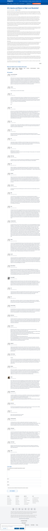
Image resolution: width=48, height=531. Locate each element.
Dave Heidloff (12, 277)
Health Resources (22, 3)
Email (8, 481)
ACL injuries (28, 68)
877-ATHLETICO (37, 1)
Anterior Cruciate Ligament (33, 68)
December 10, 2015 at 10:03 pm (14, 412)
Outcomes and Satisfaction (27, 500)
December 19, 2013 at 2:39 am (14, 267)
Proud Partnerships (26, 504)
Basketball (13, 68)
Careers (20, 1)
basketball (38, 68)
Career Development (9, 500)
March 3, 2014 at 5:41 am (13, 298)
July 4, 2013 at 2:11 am (13, 95)
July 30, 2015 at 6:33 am (13, 404)
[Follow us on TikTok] (29, 509)
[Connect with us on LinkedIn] (22, 509)
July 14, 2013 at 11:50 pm (13, 122)
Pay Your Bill (33, 1)
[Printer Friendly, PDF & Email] (40, 63)
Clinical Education (9, 501)
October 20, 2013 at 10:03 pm (14, 186)
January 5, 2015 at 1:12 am (13, 355)
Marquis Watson (13, 265)
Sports (24, 68)
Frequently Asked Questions (35, 500)
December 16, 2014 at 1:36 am (14, 327)
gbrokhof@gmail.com (19, 262)
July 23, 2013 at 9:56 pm (13, 131)
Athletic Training (9, 68)
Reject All (17, 528)
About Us (18, 3)
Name (8, 478)
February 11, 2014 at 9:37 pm (14, 289)
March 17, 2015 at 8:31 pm (13, 378)
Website (8, 484)
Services (11, 3)
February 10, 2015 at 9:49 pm (14, 367)
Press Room (25, 501)
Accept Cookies (21, 528)
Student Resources (9, 504)
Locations (14, 3)
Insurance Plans (17, 500)
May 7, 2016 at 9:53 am (13, 429)
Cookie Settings (4, 528)
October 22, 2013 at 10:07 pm (14, 194)
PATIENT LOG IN (29, 3)
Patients (8, 3)
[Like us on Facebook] (13, 509)
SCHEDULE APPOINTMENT (37, 3)
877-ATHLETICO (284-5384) (24, 520)
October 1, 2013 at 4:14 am (13, 165)
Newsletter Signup (18, 504)
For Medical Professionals (25, 1)
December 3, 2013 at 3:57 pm (14, 255)
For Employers (29, 1)
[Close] (24, 524)
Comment (8, 469)
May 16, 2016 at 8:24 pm (13, 443)
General (17, 68)
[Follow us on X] (16, 509)
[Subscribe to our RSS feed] (35, 509)
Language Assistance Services (35, 501)
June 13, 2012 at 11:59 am (13, 88)
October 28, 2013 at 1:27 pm (13, 222)
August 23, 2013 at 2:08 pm (13, 157)
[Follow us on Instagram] (19, 509)
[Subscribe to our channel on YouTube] (32, 509)
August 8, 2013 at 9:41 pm (13, 148)
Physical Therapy (20, 68)
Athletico (19, 61)
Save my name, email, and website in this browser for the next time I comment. (18, 487)
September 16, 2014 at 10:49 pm (14, 316)
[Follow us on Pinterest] (25, 509)
